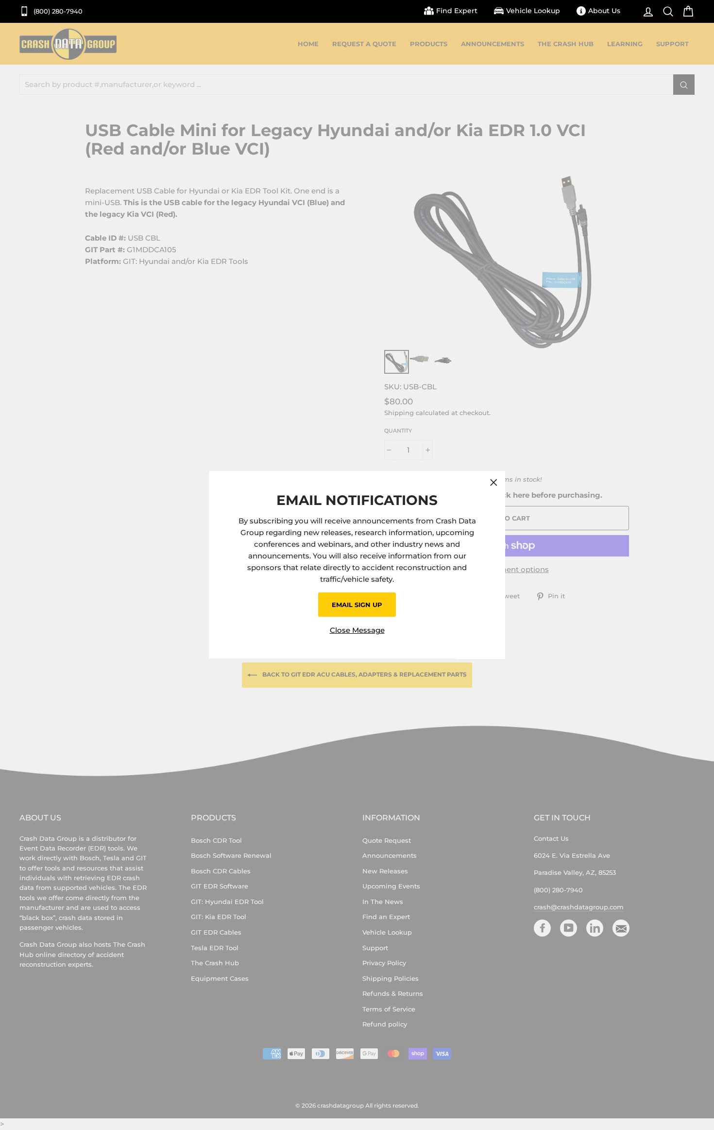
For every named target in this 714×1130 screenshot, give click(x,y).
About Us (604, 10)
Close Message (357, 630)
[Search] (666, 11)
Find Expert (456, 10)
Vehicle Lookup (533, 10)
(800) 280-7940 (57, 11)
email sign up (357, 604)
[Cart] (686, 11)
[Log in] (646, 11)
